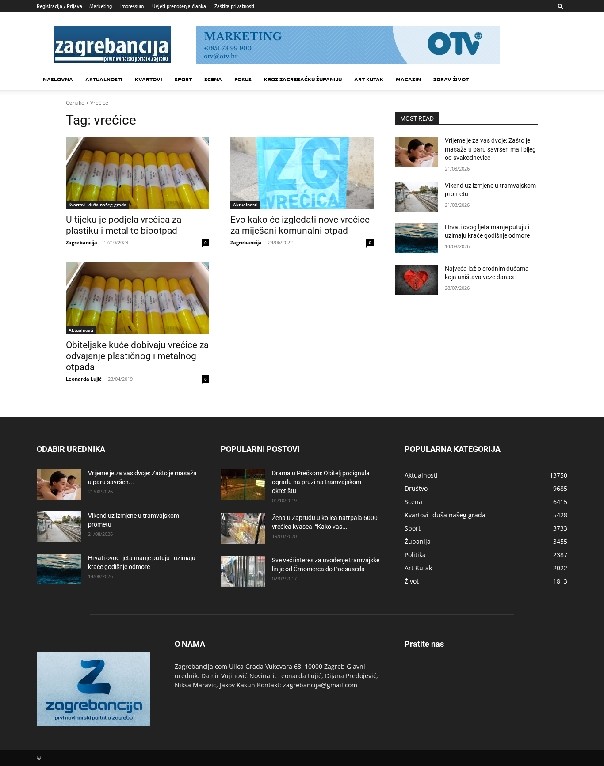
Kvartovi (148, 79)
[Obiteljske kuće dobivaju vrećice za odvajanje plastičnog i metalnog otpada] (137, 298)
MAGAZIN (408, 79)
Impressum (132, 5)
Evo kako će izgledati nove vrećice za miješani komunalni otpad (300, 225)
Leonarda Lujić (84, 378)
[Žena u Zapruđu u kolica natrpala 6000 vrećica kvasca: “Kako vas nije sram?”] (243, 528)
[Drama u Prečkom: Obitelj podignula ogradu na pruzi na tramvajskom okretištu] (243, 484)
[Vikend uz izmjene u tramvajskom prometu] (416, 197)
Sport (183, 79)
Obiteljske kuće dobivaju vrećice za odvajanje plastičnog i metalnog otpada (137, 356)
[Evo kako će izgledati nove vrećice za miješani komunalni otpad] (302, 173)
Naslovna (58, 79)
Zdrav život (451, 79)
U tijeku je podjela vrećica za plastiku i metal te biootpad (123, 225)
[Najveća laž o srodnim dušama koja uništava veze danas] (416, 280)
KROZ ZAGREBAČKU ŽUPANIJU (303, 79)
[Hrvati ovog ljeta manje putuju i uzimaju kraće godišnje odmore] (416, 238)
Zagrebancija (81, 242)
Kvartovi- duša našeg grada (97, 204)
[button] (560, 6)
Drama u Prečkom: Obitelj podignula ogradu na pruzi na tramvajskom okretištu (321, 482)
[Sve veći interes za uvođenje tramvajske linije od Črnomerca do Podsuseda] (243, 571)
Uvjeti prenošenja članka (179, 5)
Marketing (100, 5)
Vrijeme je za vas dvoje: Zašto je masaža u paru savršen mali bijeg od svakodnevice (490, 149)
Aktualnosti (103, 79)
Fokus (243, 79)
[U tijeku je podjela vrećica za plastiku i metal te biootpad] (137, 173)
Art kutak (368, 79)
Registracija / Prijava (59, 5)
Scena (213, 79)
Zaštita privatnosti (234, 5)
